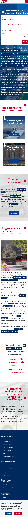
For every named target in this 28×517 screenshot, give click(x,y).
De (2, 17)
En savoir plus (14, 134)
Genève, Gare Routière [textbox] (8, 19)
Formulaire (14, 213)
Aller (24, 34)
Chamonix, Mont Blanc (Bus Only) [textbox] (11, 24)
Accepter (9, 513)
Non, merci (18, 513)
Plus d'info (7, 509)
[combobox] (8, 19)
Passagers (4, 33)
